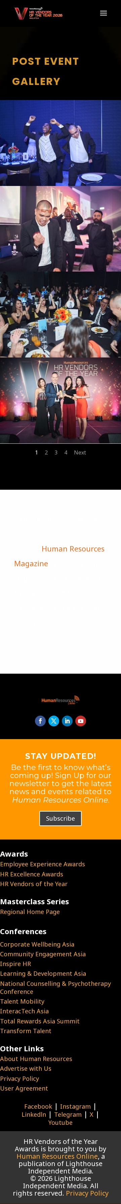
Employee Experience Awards (42, 864)
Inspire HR (15, 964)
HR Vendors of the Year (34, 884)
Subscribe (60, 818)
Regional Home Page (30, 912)
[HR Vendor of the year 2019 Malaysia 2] (60, 183)
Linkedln (34, 1114)
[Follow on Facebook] (40, 721)
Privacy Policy (19, 1078)
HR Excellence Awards (31, 874)
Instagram (75, 1106)
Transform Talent (25, 1031)
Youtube (60, 1122)
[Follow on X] (53, 721)
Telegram (68, 1114)
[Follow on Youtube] (80, 721)
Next (80, 452)
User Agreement (24, 1088)
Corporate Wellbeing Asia (37, 944)
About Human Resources (36, 1059)
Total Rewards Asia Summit (40, 1021)
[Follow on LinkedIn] (67, 721)
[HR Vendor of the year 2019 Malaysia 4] (60, 354)
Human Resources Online (57, 1156)
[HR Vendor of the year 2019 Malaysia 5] (60, 440)
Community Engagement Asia (43, 954)
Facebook (38, 1106)
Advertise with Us (25, 1068)
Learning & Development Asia (43, 973)
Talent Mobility (22, 1001)
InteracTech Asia (24, 1011)
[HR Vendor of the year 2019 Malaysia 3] (60, 268)
